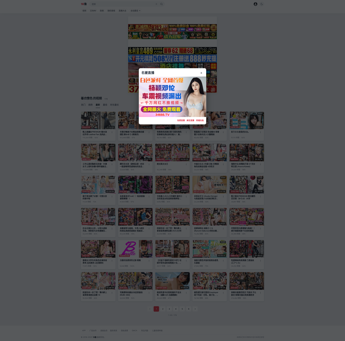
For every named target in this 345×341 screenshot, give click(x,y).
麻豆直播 (190, 120)
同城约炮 (200, 120)
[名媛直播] (172, 170)
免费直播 (181, 120)
